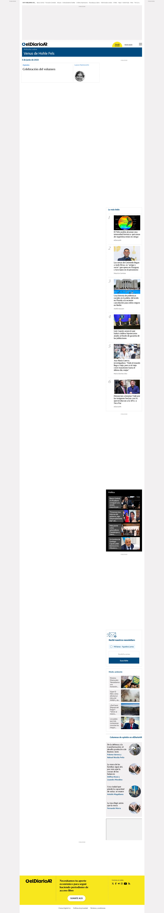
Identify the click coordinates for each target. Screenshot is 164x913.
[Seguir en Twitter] (113, 883)
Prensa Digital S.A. (65, 908)
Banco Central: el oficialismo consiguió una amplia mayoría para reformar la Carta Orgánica (115, 502)
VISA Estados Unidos (106, 2)
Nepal (119, 2)
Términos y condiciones (97, 908)
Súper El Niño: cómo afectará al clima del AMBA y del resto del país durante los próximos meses (114, 696)
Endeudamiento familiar (69, 2)
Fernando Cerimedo (50, 2)
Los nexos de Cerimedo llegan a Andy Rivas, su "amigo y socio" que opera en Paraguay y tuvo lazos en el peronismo (126, 266)
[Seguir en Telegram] (119, 883)
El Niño (115, 2)
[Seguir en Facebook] (115, 883)
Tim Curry (137, 2)
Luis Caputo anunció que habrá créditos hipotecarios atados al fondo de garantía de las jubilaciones (127, 334)
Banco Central (40, 2)
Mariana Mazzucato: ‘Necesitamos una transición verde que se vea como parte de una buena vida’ (115, 682)
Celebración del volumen (39, 69)
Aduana (59, 2)
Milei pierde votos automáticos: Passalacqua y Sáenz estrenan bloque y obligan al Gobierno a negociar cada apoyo (115, 530)
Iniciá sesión (128, 45)
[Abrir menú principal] (140, 44)
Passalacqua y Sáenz (94, 2)
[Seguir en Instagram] (122, 883)
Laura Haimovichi (82, 65)
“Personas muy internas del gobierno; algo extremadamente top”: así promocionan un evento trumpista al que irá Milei (116, 516)
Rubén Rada (126, 2)
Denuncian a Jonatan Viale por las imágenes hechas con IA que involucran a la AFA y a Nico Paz (127, 399)
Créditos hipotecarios (82, 2)
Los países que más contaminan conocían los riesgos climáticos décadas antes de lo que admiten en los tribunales (114, 723)
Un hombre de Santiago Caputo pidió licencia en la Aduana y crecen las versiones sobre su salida (115, 543)
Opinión (26, 65)
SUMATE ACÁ (76, 898)
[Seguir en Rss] (129, 883)
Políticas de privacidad (80, 908)
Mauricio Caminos (120, 273)
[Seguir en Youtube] (125, 883)
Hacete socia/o (117, 45)
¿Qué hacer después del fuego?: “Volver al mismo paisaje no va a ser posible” (114, 709)
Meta (131, 2)
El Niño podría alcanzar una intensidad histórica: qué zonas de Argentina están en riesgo (127, 234)
